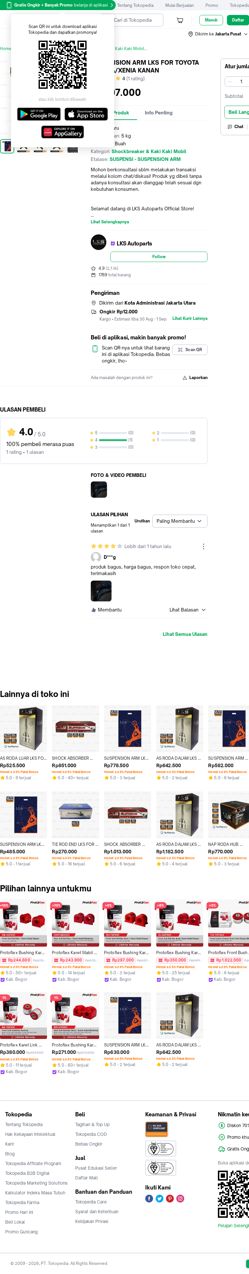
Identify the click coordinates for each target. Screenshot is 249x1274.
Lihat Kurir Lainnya (190, 318)
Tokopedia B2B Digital (27, 1173)
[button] (218, 34)
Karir (9, 1144)
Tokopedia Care (91, 1201)
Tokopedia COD (91, 1134)
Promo (212, 5)
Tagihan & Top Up (92, 1124)
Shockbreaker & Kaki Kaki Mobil (113, 48)
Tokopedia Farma (22, 1202)
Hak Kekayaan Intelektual (30, 1134)
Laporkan (198, 377)
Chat (238, 126)
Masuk (211, 20)
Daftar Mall (86, 1177)
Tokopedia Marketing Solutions (36, 1183)
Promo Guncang (21, 1231)
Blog (10, 1153)
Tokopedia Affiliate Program (33, 1163)
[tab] (158, 113)
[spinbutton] (241, 81)
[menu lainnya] (204, 546)
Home (6, 48)
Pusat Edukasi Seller (96, 1168)
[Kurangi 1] (230, 81)
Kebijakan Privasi (91, 1221)
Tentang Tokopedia (135, 5)
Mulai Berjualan (179, 5)
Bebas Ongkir (88, 1144)
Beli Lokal (15, 1222)
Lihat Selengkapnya (110, 222)
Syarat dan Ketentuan (96, 1211)
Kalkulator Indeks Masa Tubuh (35, 1192)
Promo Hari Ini (19, 1212)
